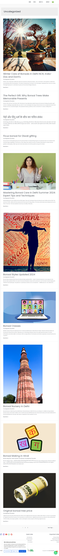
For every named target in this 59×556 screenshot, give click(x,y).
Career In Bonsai (14, 458)
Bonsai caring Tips (7, 458)
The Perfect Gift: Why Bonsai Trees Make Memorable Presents (26, 97)
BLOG (58, 542)
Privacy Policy (56, 537)
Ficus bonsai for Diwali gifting (19, 136)
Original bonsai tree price (17, 510)
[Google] (12, 534)
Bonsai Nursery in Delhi (16, 406)
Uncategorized (6, 79)
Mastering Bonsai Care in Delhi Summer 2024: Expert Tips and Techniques (29, 194)
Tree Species (21, 458)
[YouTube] (6, 534)
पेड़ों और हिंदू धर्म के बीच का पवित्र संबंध (22, 117)
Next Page (51, 527)
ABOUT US (41, 2)
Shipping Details (55, 538)
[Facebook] (1, 534)
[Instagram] (4, 534)
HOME (30, 2)
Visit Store (29, 540)
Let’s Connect (29, 542)
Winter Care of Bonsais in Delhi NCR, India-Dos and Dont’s (27, 75)
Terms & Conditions (55, 540)
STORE (34, 2)
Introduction (29, 537)
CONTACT (47, 2)
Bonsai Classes (12, 326)
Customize (7, 551)
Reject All (15, 551)
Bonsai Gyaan (29, 538)
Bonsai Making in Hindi (16, 455)
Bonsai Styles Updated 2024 (19, 274)
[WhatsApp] (9, 534)
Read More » (5, 87)
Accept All (22, 551)
